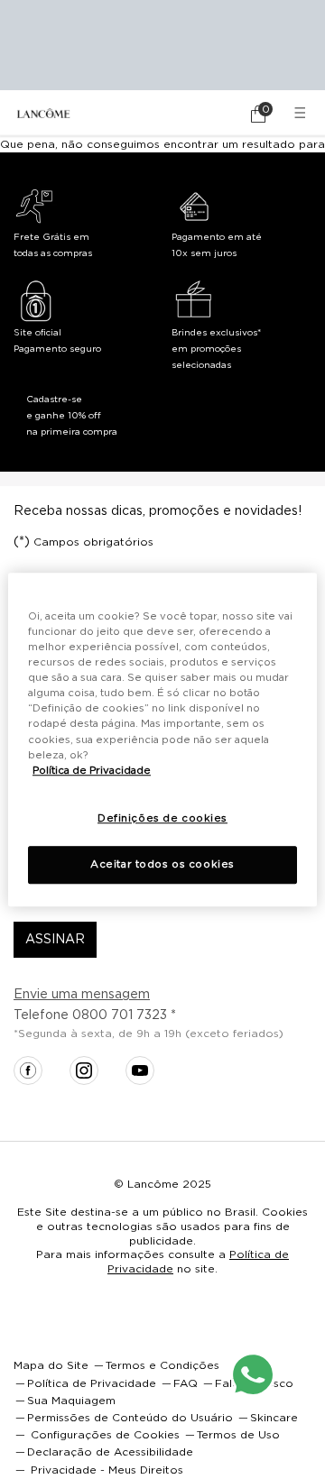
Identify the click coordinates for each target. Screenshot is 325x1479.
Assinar (55, 939)
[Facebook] (28, 1070)
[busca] (207, 113)
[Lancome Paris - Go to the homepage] (43, 113)
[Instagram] (84, 1070)
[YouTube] (139, 1070)
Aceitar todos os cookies (162, 864)
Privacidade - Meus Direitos (107, 1470)
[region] (162, 739)
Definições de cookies (163, 818)
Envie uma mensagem (82, 994)
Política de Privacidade (91, 771)
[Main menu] (302, 113)
